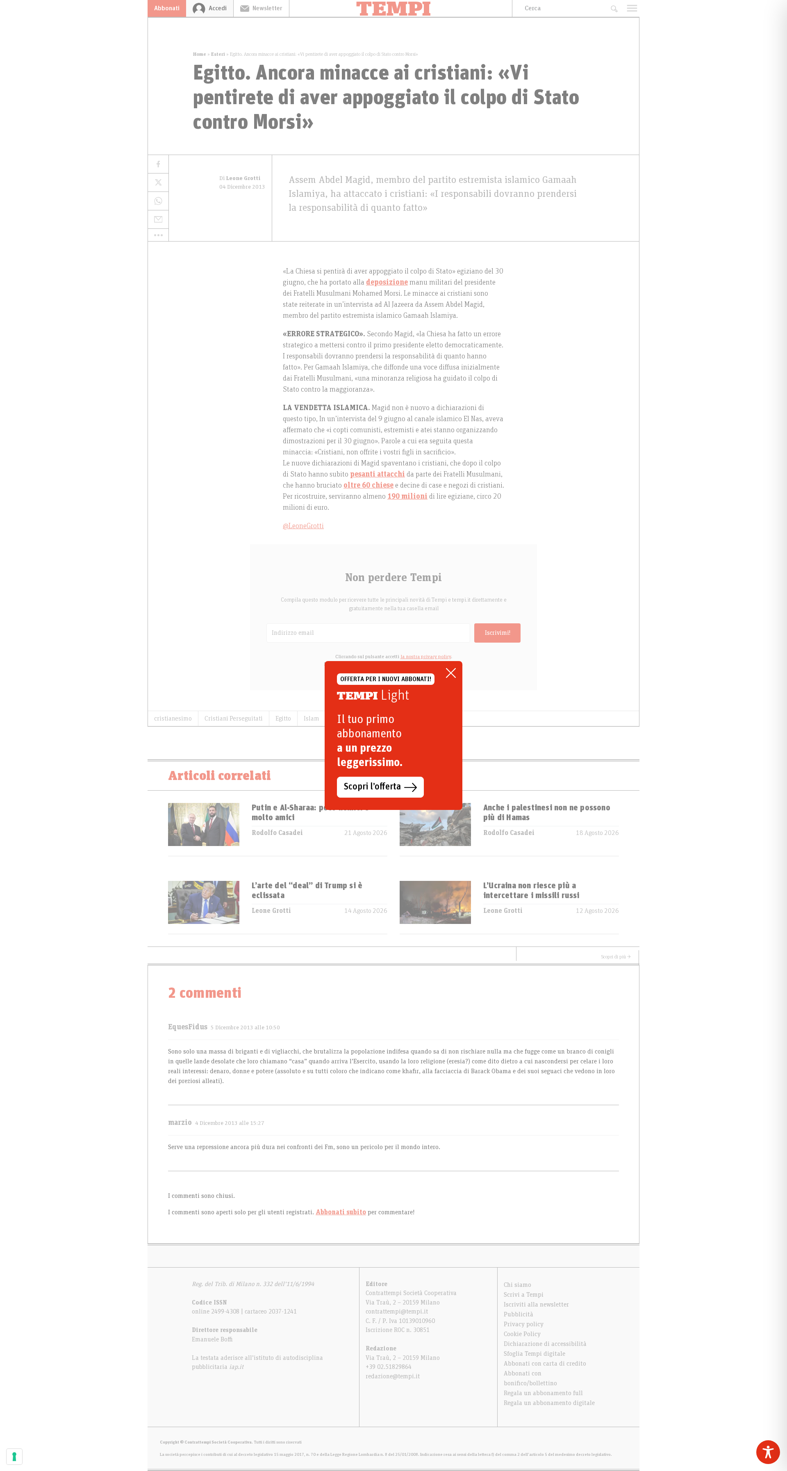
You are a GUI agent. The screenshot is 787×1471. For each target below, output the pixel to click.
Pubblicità (518, 1314)
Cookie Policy (522, 1334)
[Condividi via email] (158, 219)
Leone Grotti (271, 911)
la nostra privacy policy (425, 656)
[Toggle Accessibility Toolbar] (768, 1452)
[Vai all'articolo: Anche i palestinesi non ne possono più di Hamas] (435, 829)
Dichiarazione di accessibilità (545, 1344)
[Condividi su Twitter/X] (158, 182)
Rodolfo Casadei (277, 833)
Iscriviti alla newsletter (536, 1304)
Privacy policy (524, 1324)
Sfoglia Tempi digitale (534, 1353)
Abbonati (167, 8)
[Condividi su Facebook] (158, 164)
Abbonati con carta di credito (545, 1363)
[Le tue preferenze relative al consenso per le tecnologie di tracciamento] (14, 1456)
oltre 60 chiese (368, 485)
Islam (311, 718)
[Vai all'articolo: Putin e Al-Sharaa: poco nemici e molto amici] (203, 829)
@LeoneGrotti (303, 526)
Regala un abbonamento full (543, 1393)
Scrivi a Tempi (524, 1294)
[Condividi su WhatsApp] (158, 201)
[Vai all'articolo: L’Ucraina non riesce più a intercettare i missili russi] (435, 907)
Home (199, 54)
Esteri (218, 54)
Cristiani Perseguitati (234, 718)
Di (240, 178)
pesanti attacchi (377, 474)
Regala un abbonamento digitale (549, 1403)
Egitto (283, 718)
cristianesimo (173, 718)
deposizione (387, 282)
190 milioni (407, 496)
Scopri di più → (616, 956)
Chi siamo (517, 1285)
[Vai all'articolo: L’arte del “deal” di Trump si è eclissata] (203, 907)
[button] (158, 235)
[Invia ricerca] (613, 8)
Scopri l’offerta (372, 786)
